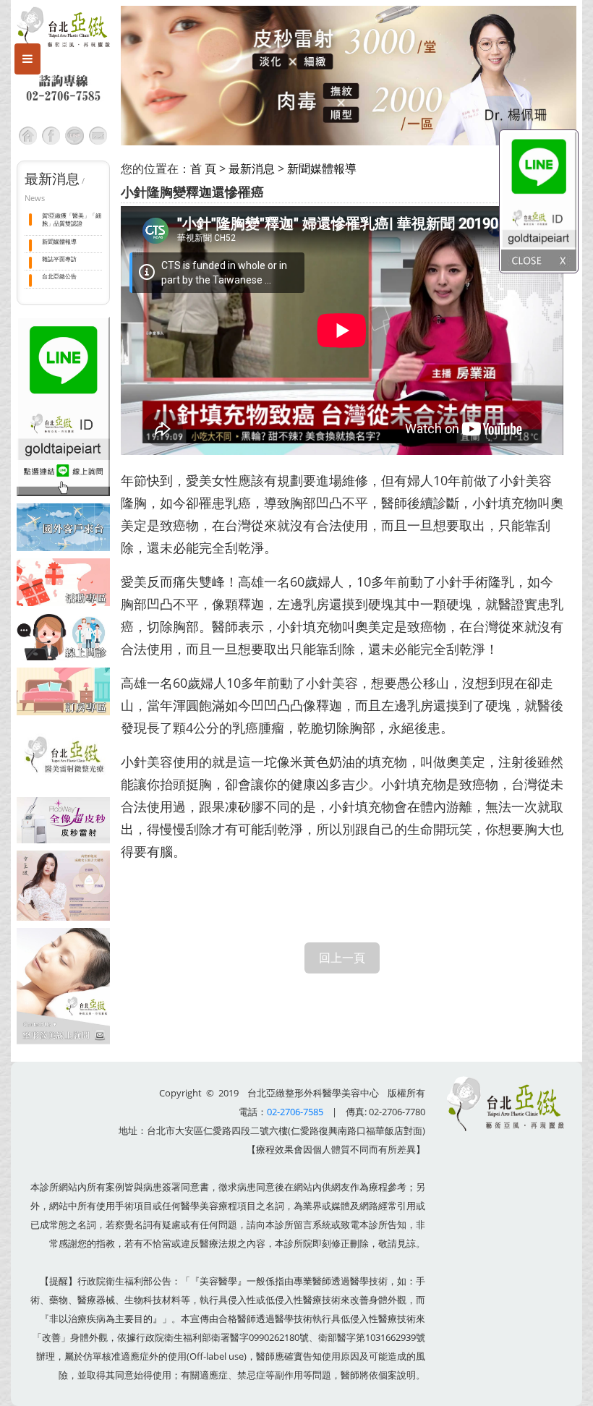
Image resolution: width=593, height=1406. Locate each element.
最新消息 (252, 168)
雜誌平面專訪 (59, 259)
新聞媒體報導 (59, 241)
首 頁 (203, 168)
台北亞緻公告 (59, 276)
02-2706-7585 (295, 1111)
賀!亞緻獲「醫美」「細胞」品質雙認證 (71, 219)
